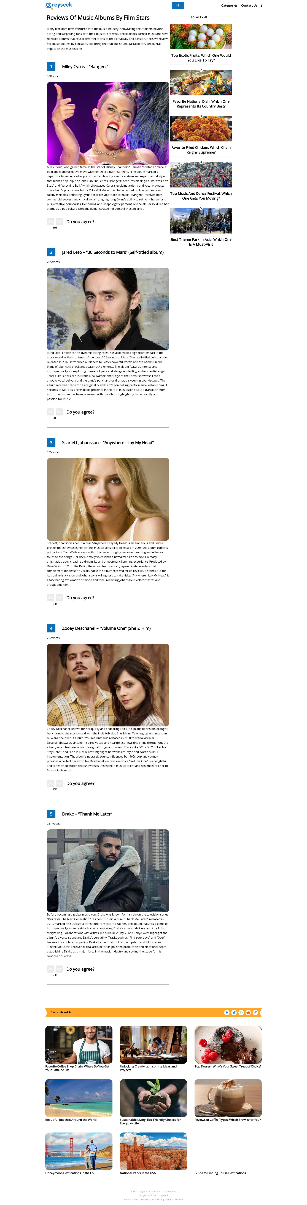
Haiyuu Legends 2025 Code (145, 1191)
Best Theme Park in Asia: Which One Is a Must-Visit (201, 242)
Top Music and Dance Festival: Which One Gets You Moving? (201, 196)
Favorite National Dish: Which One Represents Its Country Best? (201, 104)
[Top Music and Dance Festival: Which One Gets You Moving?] (201, 174)
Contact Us (249, 5)
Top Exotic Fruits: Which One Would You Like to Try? (201, 58)
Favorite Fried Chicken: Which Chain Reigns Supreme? (201, 150)
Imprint (128, 1199)
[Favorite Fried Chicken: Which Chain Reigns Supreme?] (201, 128)
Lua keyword (169, 1191)
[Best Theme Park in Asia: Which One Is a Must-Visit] (201, 220)
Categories (229, 5)
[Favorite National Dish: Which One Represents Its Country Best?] (201, 82)
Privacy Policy (141, 1199)
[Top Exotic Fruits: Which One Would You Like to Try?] (201, 36)
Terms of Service (174, 1199)
